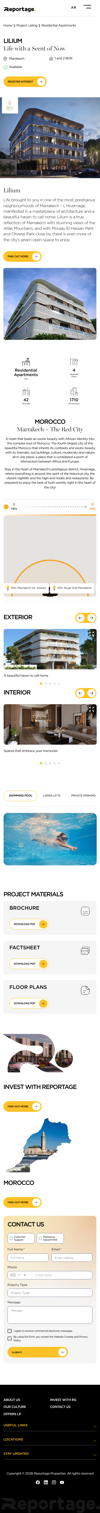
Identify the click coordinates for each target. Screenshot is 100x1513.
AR (73, 7)
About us (12, 1400)
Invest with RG (63, 1400)
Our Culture (15, 1407)
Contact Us (60, 1407)
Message (14, 1302)
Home (8, 25)
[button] (80, 618)
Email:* (56, 1249)
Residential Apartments (58, 25)
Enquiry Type (17, 1285)
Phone (12, 1267)
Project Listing (26, 25)
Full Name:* (16, 1249)
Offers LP (12, 1414)
